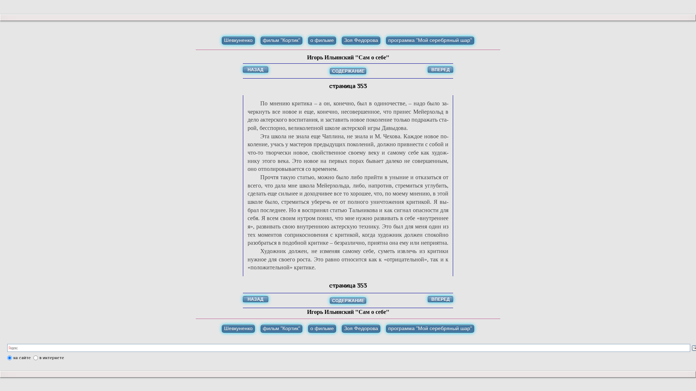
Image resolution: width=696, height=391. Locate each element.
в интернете (52, 357)
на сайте (22, 357)
